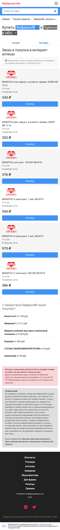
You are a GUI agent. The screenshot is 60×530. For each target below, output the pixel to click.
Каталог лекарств (21, 19)
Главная (5, 19)
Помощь (30, 484)
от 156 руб (16, 316)
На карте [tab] (43, 43)
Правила (30, 488)
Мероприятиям (30, 475)
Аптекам (30, 466)
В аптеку (30, 104)
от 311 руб (15, 323)
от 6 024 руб (25, 332)
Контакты (30, 457)
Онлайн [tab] (16, 43)
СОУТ (30, 497)
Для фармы (30, 479)
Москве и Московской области (36, 439)
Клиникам (30, 470)
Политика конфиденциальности (30, 494)
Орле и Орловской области (17, 442)
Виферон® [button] (25, 27)
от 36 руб (27, 348)
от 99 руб (15, 356)
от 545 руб (14, 341)
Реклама (30, 462)
